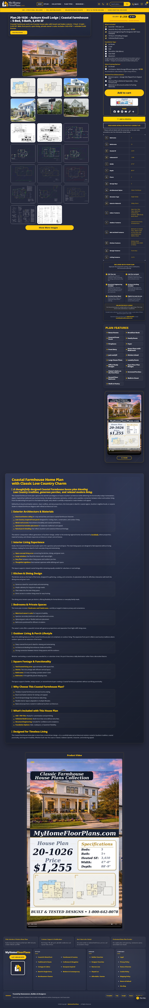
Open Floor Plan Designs (134, 366)
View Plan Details (17, 32)
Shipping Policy (125, 976)
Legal (122, 957)
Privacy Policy (124, 962)
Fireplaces (112, 344)
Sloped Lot (95, 971)
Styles (46, 4)
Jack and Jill (112, 355)
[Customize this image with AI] (73, 43)
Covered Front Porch (113, 338)
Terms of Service (125, 967)
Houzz (131, 995)
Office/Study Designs (113, 366)
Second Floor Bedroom (113, 378)
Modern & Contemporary (71, 971)
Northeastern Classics (45, 976)
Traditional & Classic (45, 962)
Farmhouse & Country (70, 957)
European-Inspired (69, 967)
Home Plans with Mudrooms (134, 349)
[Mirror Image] (73, 49)
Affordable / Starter (98, 976)
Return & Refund (125, 981)
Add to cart (124, 92)
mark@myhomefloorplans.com (124, 318)
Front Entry (112, 349)
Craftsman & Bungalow (70, 962)
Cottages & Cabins (44, 967)
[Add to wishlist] (124, 119)
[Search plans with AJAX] (127, 4)
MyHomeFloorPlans (73, 1004)
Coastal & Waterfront (45, 957)
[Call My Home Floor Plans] (103, 4)
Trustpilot (109, 995)
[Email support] (99, 4)
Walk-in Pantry (114, 384)
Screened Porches (134, 372)
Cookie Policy (124, 971)
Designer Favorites (98, 962)
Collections (56, 4)
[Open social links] (107, 4)
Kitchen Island (133, 355)
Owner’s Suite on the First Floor (114, 372)
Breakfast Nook (134, 333)
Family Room (133, 338)
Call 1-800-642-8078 (17, 957)
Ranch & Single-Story (45, 971)
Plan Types (68, 4)
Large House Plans (115, 360)
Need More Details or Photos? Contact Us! (124, 125)
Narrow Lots (96, 967)
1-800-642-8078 (130, 316)
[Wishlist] (141, 4)
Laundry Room (133, 360)
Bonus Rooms (113, 333)
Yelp (117, 995)
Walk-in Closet (133, 378)
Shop (40, 4)
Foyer (130, 344)
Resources (80, 4)
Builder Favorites (97, 957)
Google (124, 995)
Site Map (123, 986)
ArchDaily (94, 535)
